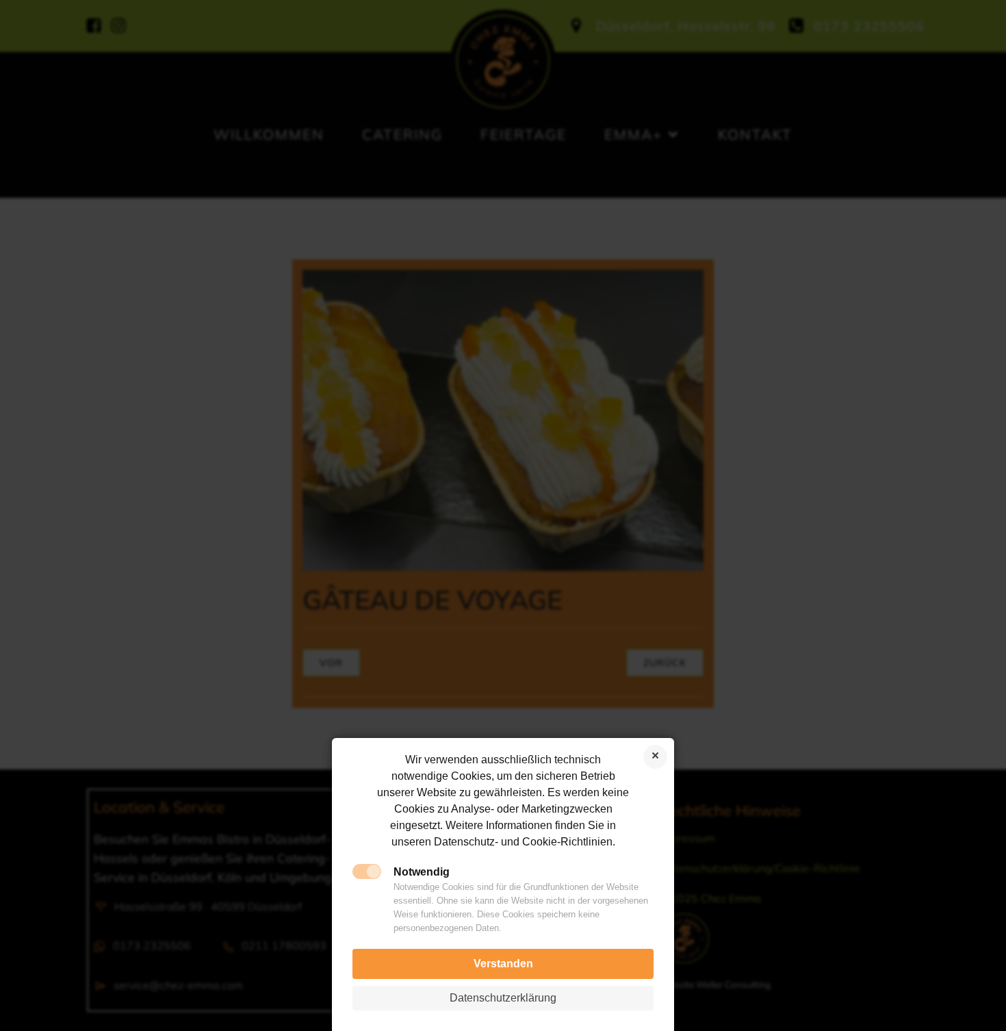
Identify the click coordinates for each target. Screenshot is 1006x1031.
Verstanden (503, 963)
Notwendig (422, 872)
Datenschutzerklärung (503, 998)
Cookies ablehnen (655, 757)
